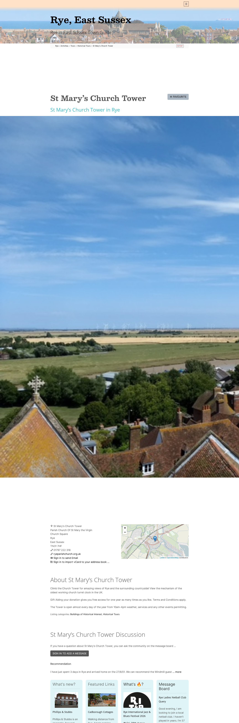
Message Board (167, 686)
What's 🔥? (133, 684)
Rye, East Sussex (90, 19)
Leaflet (162, 557)
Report (180, 46)
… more (176, 671)
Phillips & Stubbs (62, 712)
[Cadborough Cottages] (102, 700)
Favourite (178, 96)
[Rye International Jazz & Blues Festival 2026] (137, 700)
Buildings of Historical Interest (86, 614)
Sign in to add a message (70, 653)
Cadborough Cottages (100, 712)
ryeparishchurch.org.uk (67, 553)
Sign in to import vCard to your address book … (81, 561)
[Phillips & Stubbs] (66, 700)
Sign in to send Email (66, 557)
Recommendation (60, 663)
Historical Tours (111, 614)
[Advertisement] (119, 71)
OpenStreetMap (173, 557)
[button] (186, 4)
